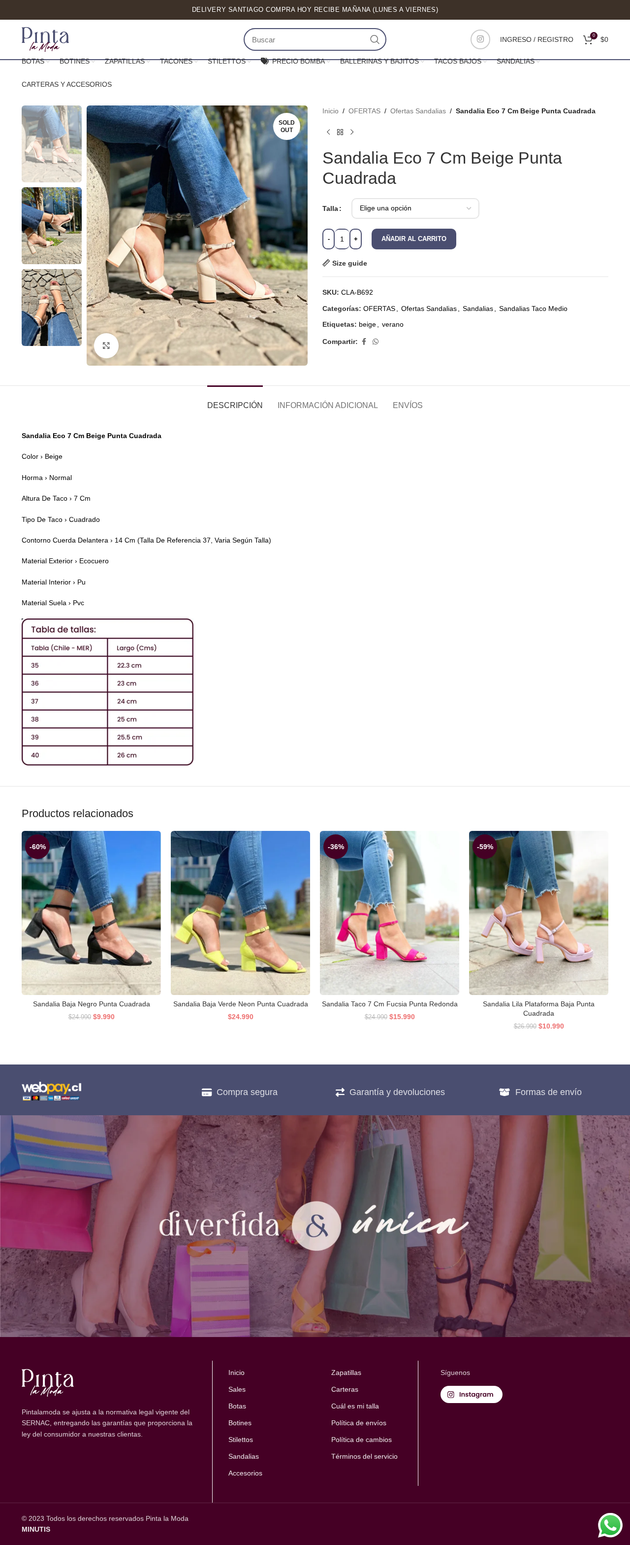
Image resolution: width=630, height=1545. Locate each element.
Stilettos (240, 1439)
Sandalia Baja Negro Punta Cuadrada (91, 1004)
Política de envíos (358, 1423)
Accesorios (245, 1473)
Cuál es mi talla (355, 1406)
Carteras (344, 1389)
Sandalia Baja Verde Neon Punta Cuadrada (240, 1004)
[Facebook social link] (364, 341)
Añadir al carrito (413, 238)
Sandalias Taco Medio (533, 308)
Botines (240, 1423)
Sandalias (478, 308)
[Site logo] (45, 39)
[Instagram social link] (480, 39)
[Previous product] (328, 132)
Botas (237, 1406)
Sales (237, 1389)
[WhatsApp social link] (375, 341)
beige (367, 324)
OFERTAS (364, 111)
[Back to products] (340, 132)
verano (393, 324)
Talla (330, 208)
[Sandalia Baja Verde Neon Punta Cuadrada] (240, 913)
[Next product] (352, 132)
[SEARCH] (375, 39)
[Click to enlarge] (106, 345)
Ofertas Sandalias (418, 111)
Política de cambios (361, 1439)
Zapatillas (346, 1372)
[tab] (235, 400)
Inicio (330, 111)
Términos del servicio (364, 1456)
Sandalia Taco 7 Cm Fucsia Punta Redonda (390, 1004)
